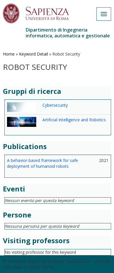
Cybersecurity (55, 105)
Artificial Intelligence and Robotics (74, 119)
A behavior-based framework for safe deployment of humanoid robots (42, 163)
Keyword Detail (33, 54)
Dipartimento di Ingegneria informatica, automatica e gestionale (68, 33)
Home (9, 54)
